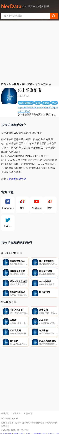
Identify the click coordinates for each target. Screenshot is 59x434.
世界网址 (25, 430)
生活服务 (14, 84)
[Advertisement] (29, 50)
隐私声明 (16, 413)
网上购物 (27, 84)
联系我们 (5, 413)
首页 (3, 84)
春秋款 (17, 179)
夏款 (11, 179)
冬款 (23, 179)
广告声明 (28, 413)
